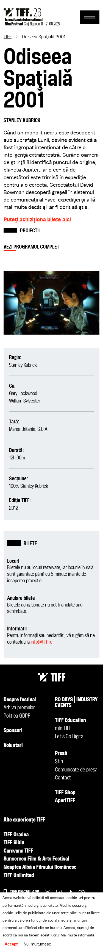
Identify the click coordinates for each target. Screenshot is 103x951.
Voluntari (13, 745)
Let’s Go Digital (69, 736)
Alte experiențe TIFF (24, 820)
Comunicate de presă (76, 770)
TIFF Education (70, 720)
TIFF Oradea (16, 835)
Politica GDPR (17, 716)
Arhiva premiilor (19, 707)
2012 (13, 508)
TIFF (8, 37)
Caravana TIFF (18, 851)
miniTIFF (63, 728)
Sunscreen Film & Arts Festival (36, 859)
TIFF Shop (65, 792)
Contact (63, 778)
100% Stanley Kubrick (28, 486)
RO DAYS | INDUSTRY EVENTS (76, 703)
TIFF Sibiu (14, 842)
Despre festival (20, 700)
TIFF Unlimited (19, 875)
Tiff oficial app (24, 892)
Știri (59, 761)
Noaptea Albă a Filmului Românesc (40, 867)
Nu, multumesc (37, 944)
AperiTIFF (65, 800)
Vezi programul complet (31, 247)
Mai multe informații (77, 935)
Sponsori (13, 730)
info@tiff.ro (41, 642)
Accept (11, 944)
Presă (61, 753)
